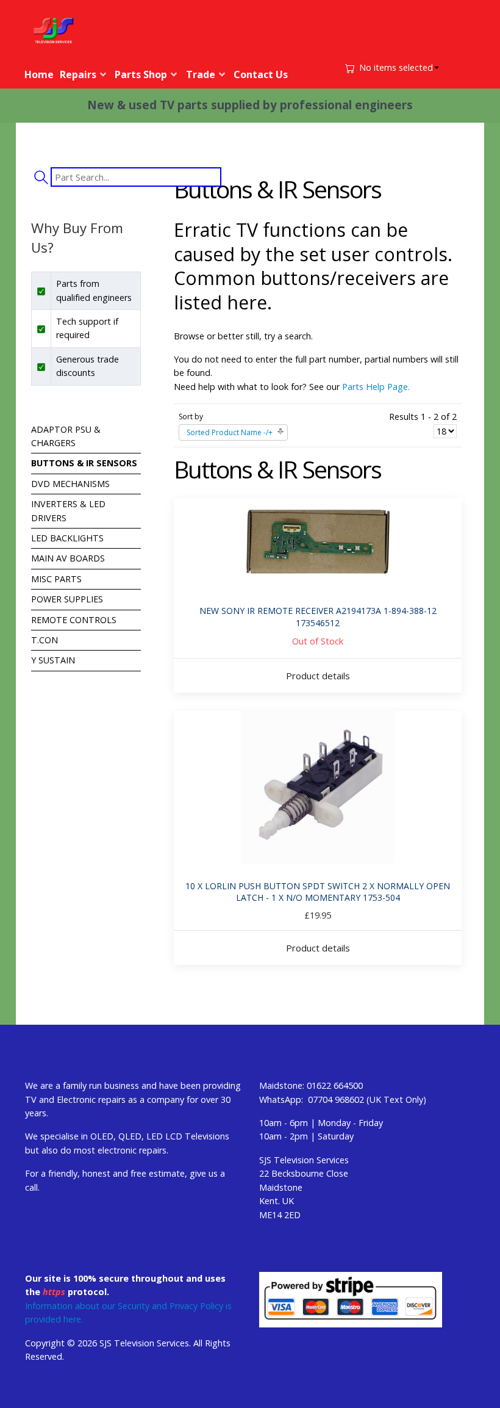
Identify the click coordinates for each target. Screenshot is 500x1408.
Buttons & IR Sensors (84, 463)
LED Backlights (67, 538)
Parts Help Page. (376, 386)
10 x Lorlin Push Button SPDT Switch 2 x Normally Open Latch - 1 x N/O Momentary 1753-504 (317, 892)
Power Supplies (67, 599)
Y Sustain (53, 660)
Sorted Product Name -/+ (230, 432)
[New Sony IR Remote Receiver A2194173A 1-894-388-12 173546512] (318, 543)
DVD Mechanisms (70, 483)
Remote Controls (73, 620)
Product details (318, 676)
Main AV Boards (68, 558)
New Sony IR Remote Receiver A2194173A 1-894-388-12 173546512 (318, 617)
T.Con (44, 640)
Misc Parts (56, 579)
